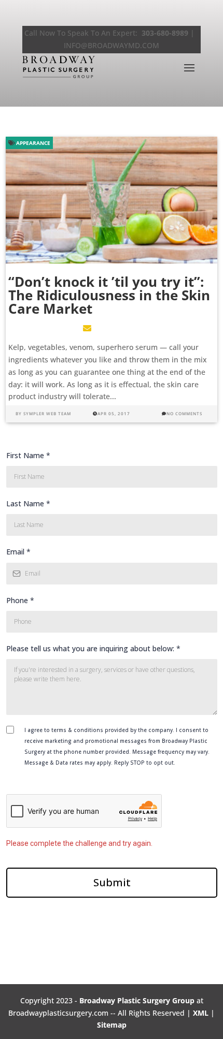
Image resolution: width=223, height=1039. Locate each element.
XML (200, 1013)
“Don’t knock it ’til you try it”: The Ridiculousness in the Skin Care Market (109, 295)
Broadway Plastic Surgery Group (136, 1000)
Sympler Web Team (47, 413)
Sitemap (112, 1025)
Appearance (32, 143)
